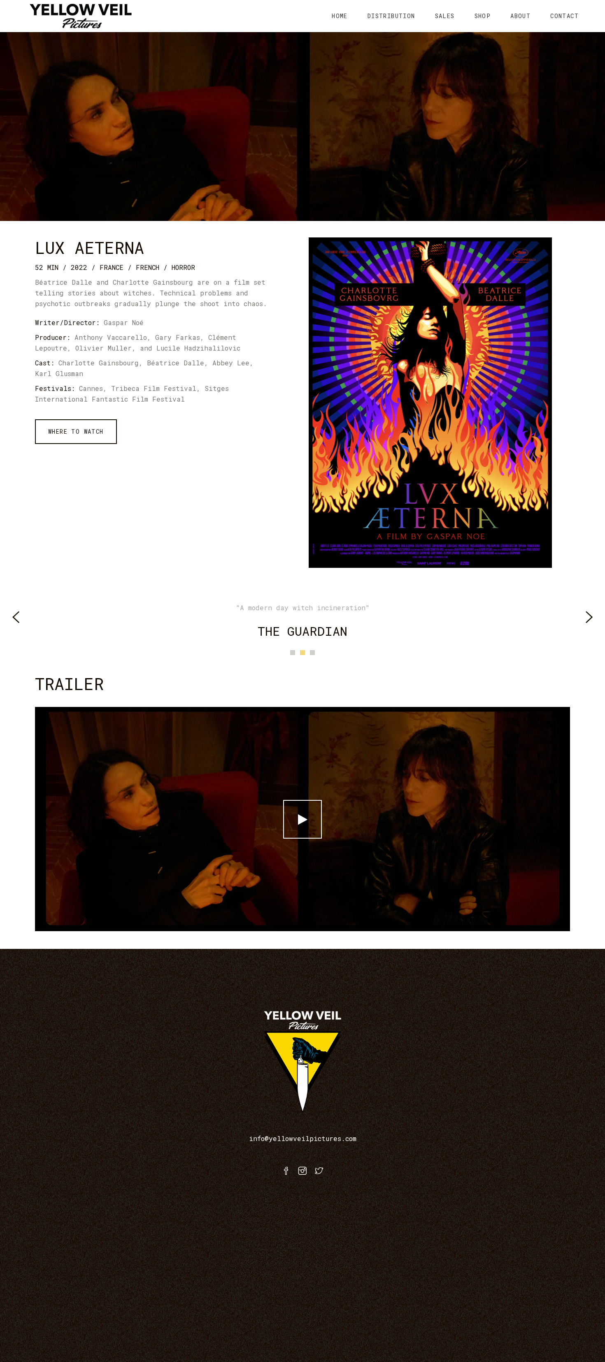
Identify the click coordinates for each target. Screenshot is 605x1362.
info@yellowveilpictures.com (302, 1138)
